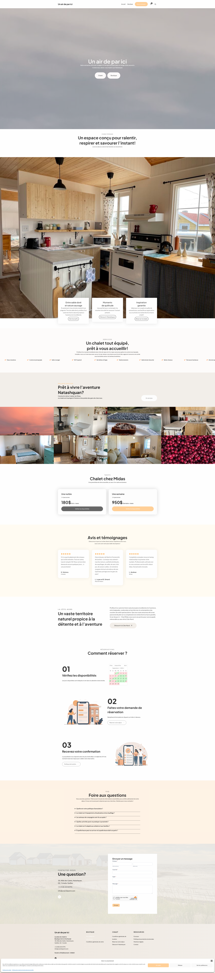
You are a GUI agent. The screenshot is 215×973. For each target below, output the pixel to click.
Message (115, 883)
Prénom (114, 861)
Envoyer (116, 905)
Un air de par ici (65, 4)
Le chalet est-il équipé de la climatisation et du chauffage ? (95, 813)
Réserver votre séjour (116, 722)
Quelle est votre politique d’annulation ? (89, 808)
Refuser (180, 965)
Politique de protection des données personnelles (23, 970)
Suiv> (125, 665)
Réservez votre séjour (118, 942)
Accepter (158, 965)
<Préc (111, 665)
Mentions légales (138, 942)
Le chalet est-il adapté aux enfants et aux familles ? (93, 826)
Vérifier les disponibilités (82, 509)
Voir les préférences (202, 965)
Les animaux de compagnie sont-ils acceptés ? (91, 817)
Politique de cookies (7, 970)
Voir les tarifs (73, 319)
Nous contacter (141, 4)
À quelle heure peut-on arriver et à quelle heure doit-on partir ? (97, 830)
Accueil (123, 4)
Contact (136, 944)
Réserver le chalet (141, 319)
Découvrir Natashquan (107, 317)
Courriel (115, 869)
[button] (211, 961)
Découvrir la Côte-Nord (122, 625)
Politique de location (70, 764)
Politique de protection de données (144, 939)
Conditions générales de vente (95, 942)
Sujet (114, 876)
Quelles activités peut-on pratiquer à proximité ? (92, 822)
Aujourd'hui (118, 665)
